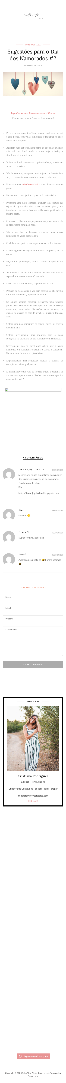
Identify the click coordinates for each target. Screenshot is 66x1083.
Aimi (21, 510)
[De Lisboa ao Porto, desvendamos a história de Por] (33, 891)
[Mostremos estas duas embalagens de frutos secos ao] (33, 998)
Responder (57, 470)
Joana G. (24, 532)
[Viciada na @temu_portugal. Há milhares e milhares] (33, 1033)
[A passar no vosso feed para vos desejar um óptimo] (33, 856)
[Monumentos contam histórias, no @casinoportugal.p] (33, 962)
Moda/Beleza (33, 45)
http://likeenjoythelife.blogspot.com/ (38, 493)
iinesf (22, 554)
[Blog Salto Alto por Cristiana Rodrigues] (33, 15)
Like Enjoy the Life (31, 469)
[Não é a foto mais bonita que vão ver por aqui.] (33, 927)
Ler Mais (33, 801)
